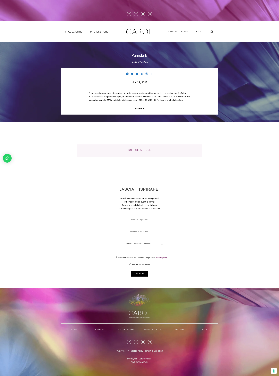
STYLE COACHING (73, 31)
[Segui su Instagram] (129, 14)
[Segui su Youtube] (143, 14)
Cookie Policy (137, 351)
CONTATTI (186, 31)
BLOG (199, 31)
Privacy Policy (122, 351)
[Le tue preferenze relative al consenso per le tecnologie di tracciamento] (274, 371)
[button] (7, 158)
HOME (74, 329)
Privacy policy (161, 258)
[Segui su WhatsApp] (150, 14)
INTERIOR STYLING (99, 31)
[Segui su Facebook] (136, 14)
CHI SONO (173, 31)
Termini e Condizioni (154, 351)
